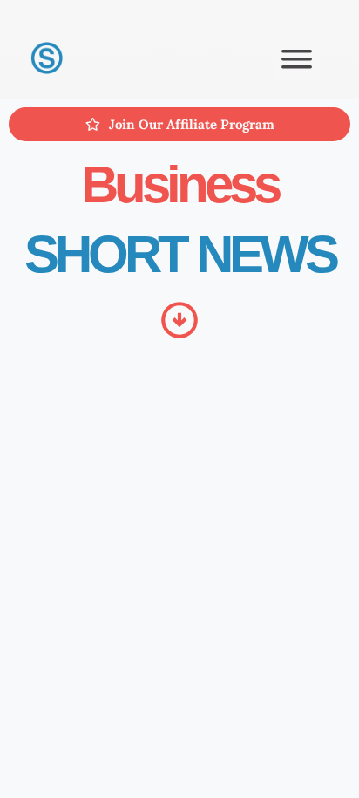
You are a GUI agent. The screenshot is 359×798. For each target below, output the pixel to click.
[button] (297, 58)
